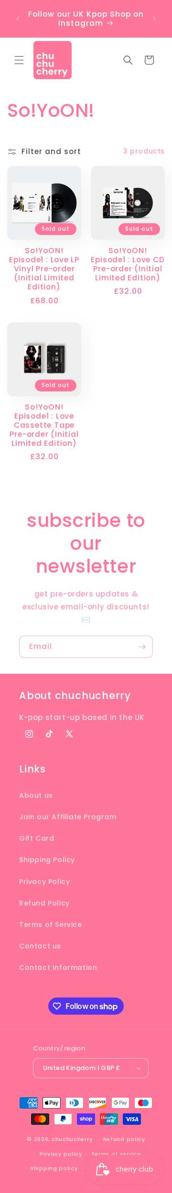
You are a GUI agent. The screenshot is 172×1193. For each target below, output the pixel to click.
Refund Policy (44, 903)
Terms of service (116, 1154)
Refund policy (124, 1139)
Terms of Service (50, 924)
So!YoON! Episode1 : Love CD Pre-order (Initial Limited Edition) (127, 264)
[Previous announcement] (17, 18)
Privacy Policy (44, 881)
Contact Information (58, 967)
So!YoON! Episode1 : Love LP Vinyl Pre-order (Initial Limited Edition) (44, 269)
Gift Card (36, 838)
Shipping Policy (47, 859)
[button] (19, 60)
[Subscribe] (141, 647)
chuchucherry (72, 1139)
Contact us (40, 946)
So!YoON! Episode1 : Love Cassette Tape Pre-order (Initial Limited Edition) (44, 425)
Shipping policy (54, 1168)
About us (36, 795)
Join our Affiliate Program (68, 817)
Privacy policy (61, 1154)
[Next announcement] (154, 18)
